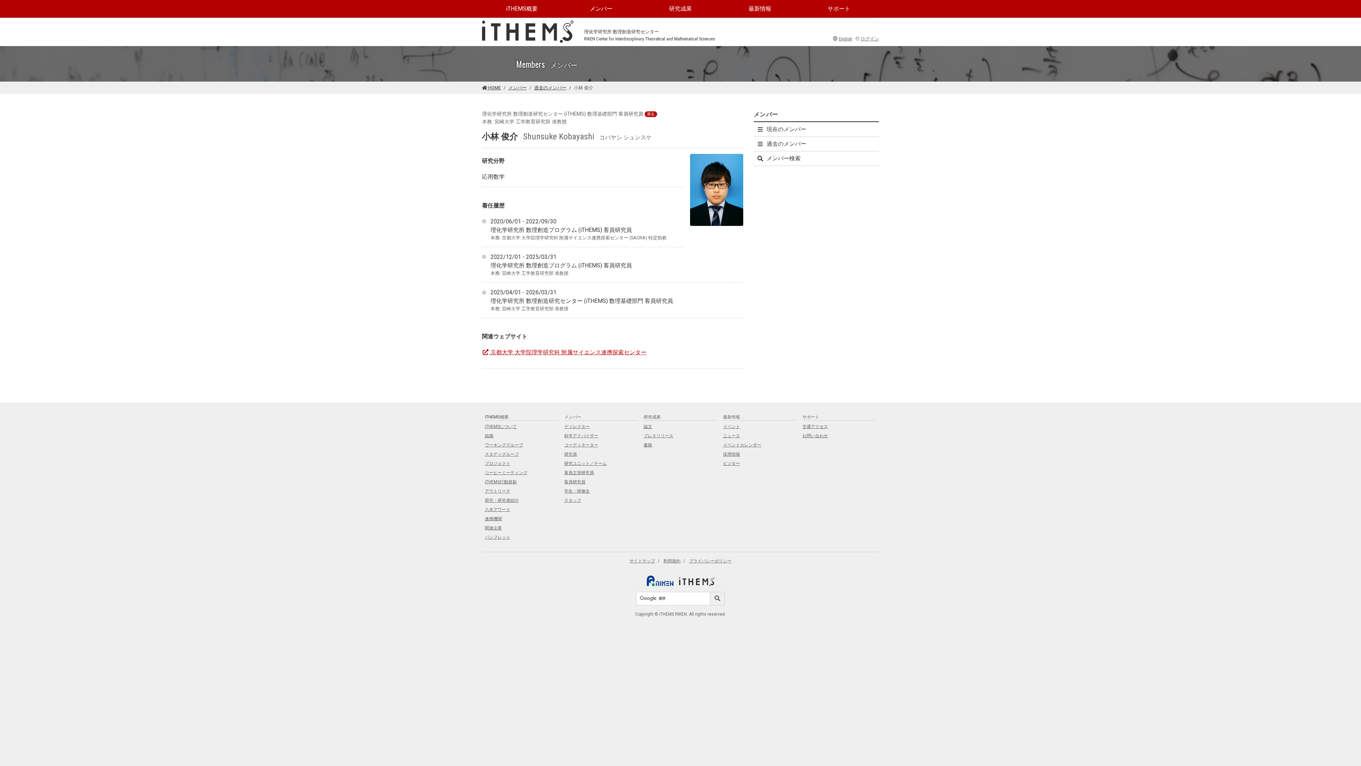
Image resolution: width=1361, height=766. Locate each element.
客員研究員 (575, 481)
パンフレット (497, 537)
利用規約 (671, 561)
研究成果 (680, 8)
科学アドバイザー (581, 435)
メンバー (601, 8)
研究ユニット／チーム (585, 463)
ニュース (731, 435)
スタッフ (572, 500)
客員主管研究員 (579, 472)
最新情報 (760, 8)
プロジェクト (497, 463)
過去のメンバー (550, 87)
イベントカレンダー (742, 445)
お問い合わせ (815, 435)
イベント (731, 426)
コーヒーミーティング (506, 472)
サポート (839, 8)
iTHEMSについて (501, 426)
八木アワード (497, 509)
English (845, 38)
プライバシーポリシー (710, 561)
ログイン (870, 38)
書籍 (648, 445)
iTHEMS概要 (522, 8)
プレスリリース (658, 435)
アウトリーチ (497, 491)
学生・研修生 (577, 491)
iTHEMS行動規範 (501, 481)
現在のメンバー (786, 129)
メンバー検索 (784, 158)
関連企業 (493, 528)
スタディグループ (502, 454)
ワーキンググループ (504, 445)
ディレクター (577, 426)
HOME (494, 87)
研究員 (570, 454)
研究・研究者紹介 (502, 500)
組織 (489, 435)
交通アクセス (815, 426)
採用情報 (731, 454)
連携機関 (493, 518)
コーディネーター (581, 445)
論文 (648, 426)
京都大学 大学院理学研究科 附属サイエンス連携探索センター (568, 352)
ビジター (731, 463)
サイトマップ (642, 561)
